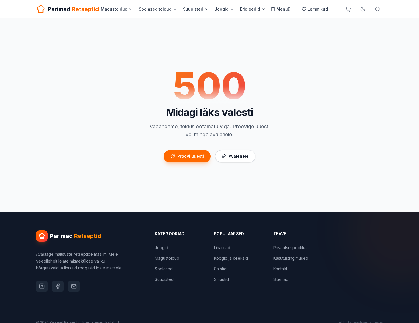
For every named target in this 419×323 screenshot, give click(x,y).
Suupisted (193, 9)
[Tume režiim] (363, 9)
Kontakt (280, 268)
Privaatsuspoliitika (290, 247)
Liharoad (222, 247)
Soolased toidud (155, 9)
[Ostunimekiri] (348, 9)
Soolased (164, 268)
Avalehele (239, 156)
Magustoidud (114, 9)
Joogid (222, 9)
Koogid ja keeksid (231, 258)
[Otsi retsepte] (378, 9)
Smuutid (221, 279)
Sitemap (280, 279)
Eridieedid (250, 9)
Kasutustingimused (290, 258)
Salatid (220, 268)
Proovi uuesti (190, 156)
